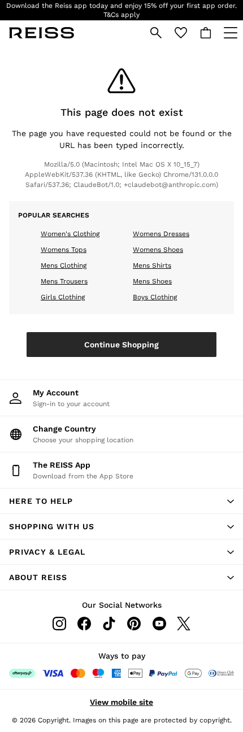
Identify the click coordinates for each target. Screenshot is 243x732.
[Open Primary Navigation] (230, 33)
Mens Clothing (63, 265)
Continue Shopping (121, 344)
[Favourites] (180, 32)
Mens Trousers (64, 281)
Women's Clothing (70, 234)
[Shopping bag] (205, 32)
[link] (156, 32)
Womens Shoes (158, 250)
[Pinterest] (134, 623)
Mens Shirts (152, 265)
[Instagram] (59, 623)
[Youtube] (158, 623)
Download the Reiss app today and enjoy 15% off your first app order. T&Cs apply (121, 10)
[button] (121, 501)
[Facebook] (84, 623)
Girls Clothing (63, 297)
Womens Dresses (161, 234)
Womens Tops (63, 250)
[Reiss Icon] (41, 32)
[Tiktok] (109, 623)
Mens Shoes (152, 281)
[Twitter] (183, 623)
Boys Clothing (155, 297)
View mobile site (121, 702)
